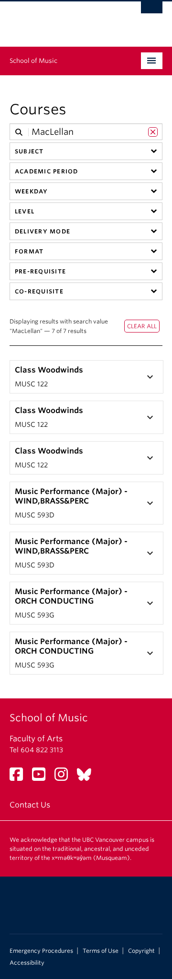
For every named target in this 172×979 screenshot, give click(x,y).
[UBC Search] (151, 11)
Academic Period (46, 171)
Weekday (31, 191)
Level (24, 211)
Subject (29, 151)
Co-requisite (39, 291)
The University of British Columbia (63, 19)
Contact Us (30, 804)
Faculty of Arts (36, 738)
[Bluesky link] (87, 777)
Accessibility (27, 962)
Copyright (141, 951)
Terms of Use (100, 951)
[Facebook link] (20, 777)
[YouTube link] (42, 777)
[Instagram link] (64, 777)
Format (29, 251)
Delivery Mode (42, 231)
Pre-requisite (40, 271)
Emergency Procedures (41, 951)
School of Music (33, 60)
